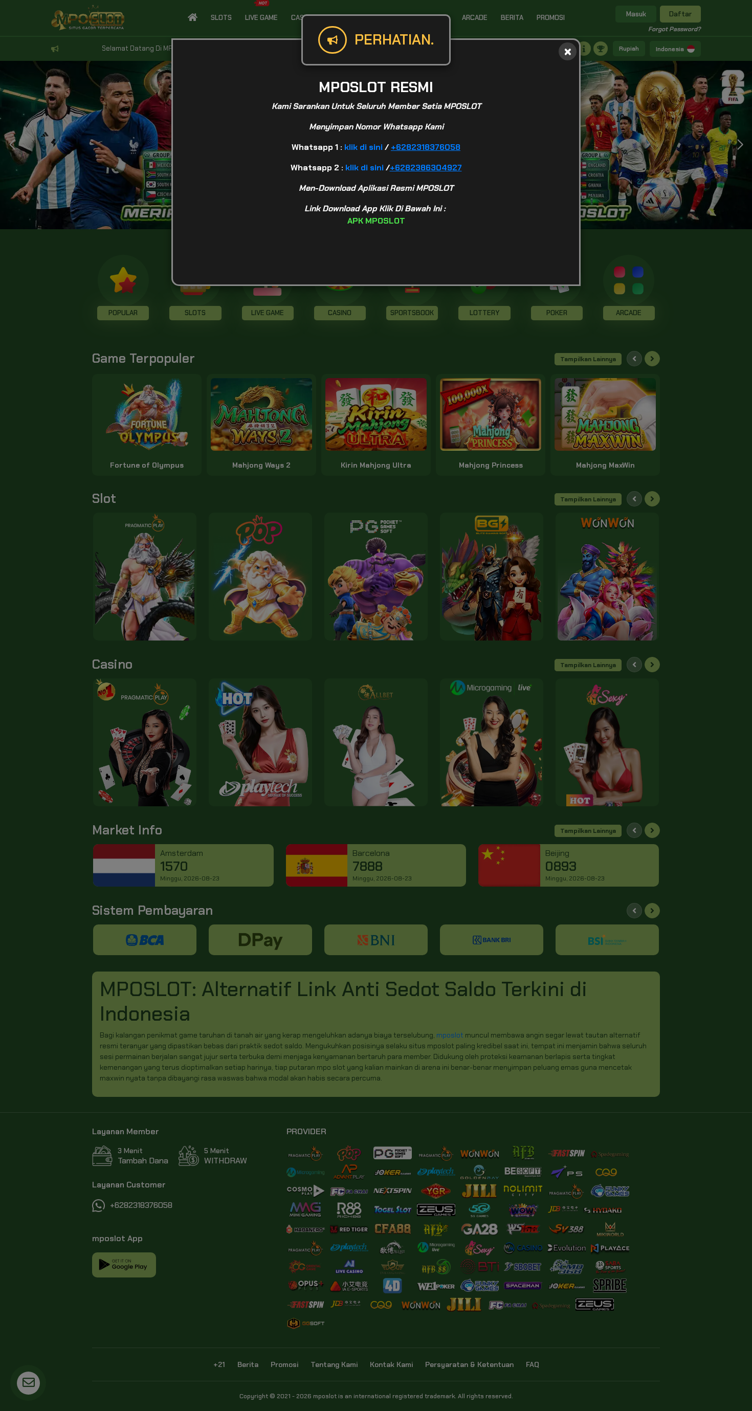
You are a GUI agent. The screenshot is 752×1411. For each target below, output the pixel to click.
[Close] (568, 51)
